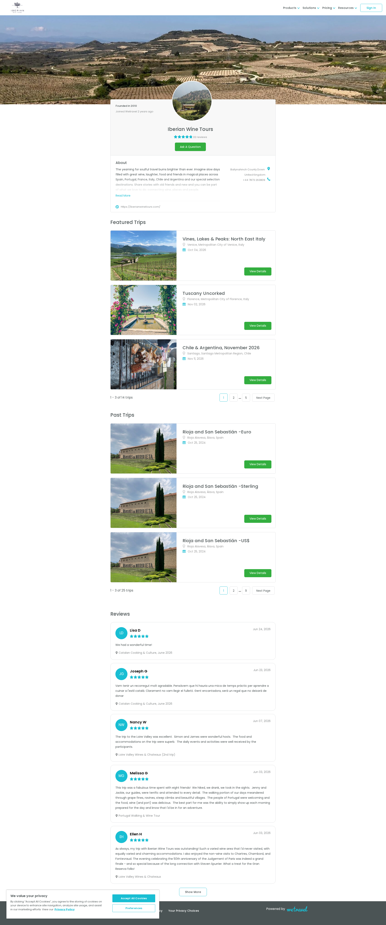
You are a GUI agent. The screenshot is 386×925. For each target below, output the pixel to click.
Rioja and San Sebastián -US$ (216, 541)
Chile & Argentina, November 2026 (221, 348)
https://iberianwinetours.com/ (140, 207)
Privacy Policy (64, 909)
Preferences (133, 908)
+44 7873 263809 (254, 180)
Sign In (371, 8)
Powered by (275, 908)
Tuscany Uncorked (204, 293)
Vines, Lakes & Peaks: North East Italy (224, 239)
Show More (193, 892)
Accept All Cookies (134, 898)
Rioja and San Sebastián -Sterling (220, 486)
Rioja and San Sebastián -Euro (217, 432)
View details (257, 271)
